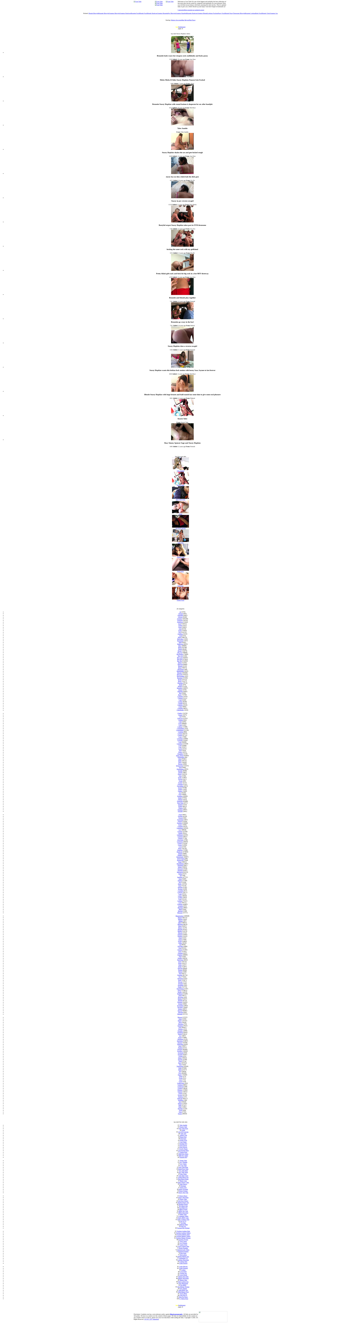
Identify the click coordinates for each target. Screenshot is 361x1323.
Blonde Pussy (229, 13)
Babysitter (180, 639)
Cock (179, 723)
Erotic (180, 777)
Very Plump (183, 1288)
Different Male (183, 1224)
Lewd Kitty (183, 1271)
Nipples (180, 936)
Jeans (180, 879)
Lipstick (180, 906)
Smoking (180, 1026)
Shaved (180, 1010)
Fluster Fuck (180, 600)
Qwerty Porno (183, 1149)
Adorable (180, 615)
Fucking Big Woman (183, 1228)
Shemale (179, 1014)
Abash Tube (183, 1160)
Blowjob (179, 674)
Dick (179, 759)
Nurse (180, 939)
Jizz (180, 882)
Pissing (180, 970)
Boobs (180, 679)
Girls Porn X (183, 1295)
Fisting (180, 806)
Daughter (180, 754)
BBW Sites (183, 1214)
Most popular (188, 10)
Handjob (179, 850)
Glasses (180, 838)
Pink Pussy (192, 20)
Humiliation (180, 863)
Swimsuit (180, 1053)
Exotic (180, 782)
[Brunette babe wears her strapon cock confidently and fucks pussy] (182, 52)
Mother (180, 931)
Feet (180, 794)
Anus (179, 627)
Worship (180, 1108)
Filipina (180, 799)
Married (180, 911)
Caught (180, 703)
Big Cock (180, 657)
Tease (180, 1061)
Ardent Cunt (180, 557)
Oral (180, 948)
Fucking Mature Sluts (183, 1234)
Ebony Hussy (183, 1196)
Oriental (180, 953)
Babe (179, 637)
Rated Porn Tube (183, 1169)
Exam (180, 781)
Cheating (180, 708)
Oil (180, 945)
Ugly (180, 1080)
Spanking (180, 1032)
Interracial (180, 872)
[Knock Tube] (182, 415)
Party (179, 961)
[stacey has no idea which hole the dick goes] (182, 173)
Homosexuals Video (183, 1250)
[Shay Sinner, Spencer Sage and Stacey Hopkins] (182, 439)
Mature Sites (183, 1280)
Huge (180, 862)
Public (180, 987)
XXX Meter (183, 1293)
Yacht (180, 1110)
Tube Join (180, 543)
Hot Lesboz (183, 1255)
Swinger (180, 1054)
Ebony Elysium (183, 1189)
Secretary (180, 1007)
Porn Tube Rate (183, 1167)
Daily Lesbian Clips (183, 1219)
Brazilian (180, 683)
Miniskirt (180, 924)
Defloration (181, 757)
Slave (180, 1022)
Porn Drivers (183, 1147)
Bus (180, 693)
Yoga (180, 1112)
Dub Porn (180, 586)
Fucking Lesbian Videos (183, 1233)
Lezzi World (183, 1275)
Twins (180, 1078)
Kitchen (180, 887)
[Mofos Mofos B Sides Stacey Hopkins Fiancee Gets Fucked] (182, 76)
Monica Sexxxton (176, 20)
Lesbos (183, 1270)
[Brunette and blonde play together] (182, 294)
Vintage (180, 1092)
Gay (180, 830)
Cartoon (180, 698)
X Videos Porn (183, 1299)
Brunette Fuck (135, 13)
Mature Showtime (183, 1278)
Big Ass (179, 652)
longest (183, 27)
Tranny (180, 1075)
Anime (180, 625)
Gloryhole (180, 840)
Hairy (180, 848)
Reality (180, 992)
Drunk (180, 772)
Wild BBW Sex (183, 1290)
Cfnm (180, 707)
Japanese (179, 877)
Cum (179, 742)
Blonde (179, 673)
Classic (180, 715)
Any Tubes (183, 1164)
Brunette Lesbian (250, 13)
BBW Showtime (183, 1213)
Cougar (180, 733)
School (180, 1004)
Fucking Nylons (183, 1239)
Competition (180, 728)
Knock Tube (180, 485)
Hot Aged (183, 1253)
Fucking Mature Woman (183, 1238)
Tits (180, 1071)
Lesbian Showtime (183, 1260)
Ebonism (183, 1186)
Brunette (179, 688)
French (180, 821)
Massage (179, 913)
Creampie (180, 738)
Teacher (180, 1059)
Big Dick (180, 659)
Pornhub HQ (183, 1144)
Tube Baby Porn (183, 1176)
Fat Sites (183, 1223)
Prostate (180, 983)
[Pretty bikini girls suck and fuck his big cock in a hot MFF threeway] (182, 270)
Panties (180, 958)
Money (180, 928)
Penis (179, 963)
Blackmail (181, 669)
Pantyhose (180, 960)
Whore (180, 1103)
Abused (180, 613)
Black (180, 668)
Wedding (180, 1100)
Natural (180, 934)
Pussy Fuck (221, 13)
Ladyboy (180, 892)
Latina (180, 896)
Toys (179, 1073)
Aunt (180, 635)
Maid (180, 909)
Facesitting (180, 786)
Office (180, 943)
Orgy (179, 951)
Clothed (180, 720)
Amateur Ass (274, 13)
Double (180, 771)
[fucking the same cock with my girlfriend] (182, 246)
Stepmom (180, 1039)
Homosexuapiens (183, 1251)
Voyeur (180, 1095)
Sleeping (180, 1024)
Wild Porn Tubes (183, 1154)
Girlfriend (180, 835)
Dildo (180, 760)
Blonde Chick (266, 13)
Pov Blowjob (172, 13)
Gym (180, 847)
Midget (181, 921)
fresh (179, 27)
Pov (180, 977)
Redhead (180, 994)
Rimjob (180, 1000)
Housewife (180, 860)
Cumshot (179, 744)
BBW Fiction (183, 1209)
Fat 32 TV (183, 1221)
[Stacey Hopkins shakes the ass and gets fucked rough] (182, 149)
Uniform (180, 1085)
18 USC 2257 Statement (151, 1319)
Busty (180, 695)
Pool (180, 973)
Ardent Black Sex (183, 1177)
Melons (180, 919)
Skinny (180, 1020)
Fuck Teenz (183, 1241)
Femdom (179, 796)
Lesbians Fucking (212, 13)
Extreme (180, 784)
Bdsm (180, 647)
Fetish (180, 798)
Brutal (180, 690)
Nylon (180, 941)
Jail (181, 875)
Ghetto (180, 833)
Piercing (180, 968)
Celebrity (180, 705)
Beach (180, 649)
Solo (180, 1027)
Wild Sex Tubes (183, 1155)
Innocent (180, 869)
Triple (180, 1076)
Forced (181, 818)
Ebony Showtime (183, 1197)
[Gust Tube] (137, 1)
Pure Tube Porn (180, 499)
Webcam (179, 1098)
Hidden (180, 855)
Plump (180, 972)
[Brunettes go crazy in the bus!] (182, 318)
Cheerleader (180, 710)
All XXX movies (180, 528)
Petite (180, 967)
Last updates (195, 10)
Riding (180, 999)
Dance (180, 752)
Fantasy (180, 791)
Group (180, 845)
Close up (180, 718)
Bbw (179, 646)
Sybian (181, 1056)
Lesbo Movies (183, 1266)
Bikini (180, 663)
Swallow (179, 1051)
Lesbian (179, 901)
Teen (179, 1063)
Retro (180, 995)
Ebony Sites (183, 1199)
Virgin (180, 1093)
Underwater (180, 1083)
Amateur (179, 619)
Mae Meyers (185, 20)
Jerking (180, 880)
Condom (180, 732)
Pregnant (180, 978)
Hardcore (179, 852)
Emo (180, 776)
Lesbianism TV (183, 1258)
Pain (180, 956)
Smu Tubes (183, 1174)
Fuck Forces (183, 1145)
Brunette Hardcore (192, 13)
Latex (180, 894)
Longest (201, 10)
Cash (180, 700)
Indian (180, 867)
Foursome (180, 819)
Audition (180, 634)
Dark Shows (183, 1184)
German (179, 831)
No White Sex (183, 1208)
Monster (180, 929)
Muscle (180, 933)
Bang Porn (180, 571)
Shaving (180, 1012)
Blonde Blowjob (93, 13)
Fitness (181, 808)
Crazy (180, 737)
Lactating (180, 891)
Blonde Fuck (143, 13)
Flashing (180, 810)
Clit (180, 716)
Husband (180, 865)
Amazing (180, 620)
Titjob (180, 1070)
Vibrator (179, 1090)
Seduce (180, 1009)
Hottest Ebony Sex (183, 1202)
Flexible (180, 811)
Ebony (180, 774)
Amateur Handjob (181, 13)
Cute (179, 747)
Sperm (180, 1034)
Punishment (180, 989)
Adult (180, 514)
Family (180, 789)
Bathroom (180, 644)
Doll (180, 767)
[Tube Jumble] (182, 125)
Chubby (179, 713)
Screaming (180, 1005)
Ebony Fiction (183, 1191)
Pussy (179, 990)
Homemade (179, 857)
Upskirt (180, 1088)
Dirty (179, 762)
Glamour (180, 836)
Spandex (180, 1031)
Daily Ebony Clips (183, 1182)
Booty (180, 681)
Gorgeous (180, 841)
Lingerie (179, 904)
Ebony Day (183, 1187)
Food (180, 814)
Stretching (180, 1044)
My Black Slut (183, 1206)
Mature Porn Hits (183, 1277)
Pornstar (179, 975)
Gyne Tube (183, 1165)
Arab (180, 629)
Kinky (180, 884)
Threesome (180, 1066)
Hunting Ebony (183, 1204)
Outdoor (179, 955)
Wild (179, 1107)
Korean (180, 889)
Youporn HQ (183, 1157)
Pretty (180, 980)
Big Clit (180, 656)
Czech (180, 749)
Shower (180, 1017)
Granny (180, 843)
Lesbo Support (183, 1268)
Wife (179, 1105)
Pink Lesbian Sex (183, 1282)
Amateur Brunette (162, 13)
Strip (179, 1046)
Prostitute (180, 985)
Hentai (180, 853)
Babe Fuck (258, 13)
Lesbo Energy (183, 1263)
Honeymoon (181, 858)
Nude (180, 938)
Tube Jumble (180, 471)
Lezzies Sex (183, 1273)
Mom (179, 926)
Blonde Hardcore (152, 13)
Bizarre (180, 666)
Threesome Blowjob (239, 13)
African (180, 617)
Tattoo (180, 1058)
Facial (180, 788)
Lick (180, 902)
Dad (180, 750)
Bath (180, 642)
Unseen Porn (183, 1152)
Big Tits (179, 661)
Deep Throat (180, 755)
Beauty (180, 651)
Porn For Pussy (183, 1297)
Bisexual (180, 664)
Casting (180, 701)
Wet (180, 1102)
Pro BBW (183, 1285)
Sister (180, 1019)
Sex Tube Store (183, 1172)
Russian (179, 1002)
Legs (179, 899)
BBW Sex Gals (183, 1211)
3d (180, 612)
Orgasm (179, 950)
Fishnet (180, 804)
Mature (180, 917)
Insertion (180, 870)
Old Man (180, 946)
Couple (180, 735)
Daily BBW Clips (183, 1218)
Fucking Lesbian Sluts (183, 1231)
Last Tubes (183, 1142)
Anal (179, 624)
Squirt (180, 1037)
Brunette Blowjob (103, 13)
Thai (180, 1064)
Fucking (179, 823)
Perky (180, 965)
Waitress (180, 1097)
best (177, 27)
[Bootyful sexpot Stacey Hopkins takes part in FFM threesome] (182, 222)
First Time (180, 803)
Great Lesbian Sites (183, 1246)
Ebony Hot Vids (183, 1192)
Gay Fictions (183, 1243)
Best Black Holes (183, 1179)
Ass (179, 632)
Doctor (180, 764)
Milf (179, 923)
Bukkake (180, 691)
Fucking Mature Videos (183, 1236)
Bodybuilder (180, 676)
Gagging (180, 826)
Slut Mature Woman (183, 1287)
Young (180, 1114)
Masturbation (179, 916)
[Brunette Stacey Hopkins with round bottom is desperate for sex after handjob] (182, 101)
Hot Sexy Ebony (183, 1201)
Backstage (180, 641)
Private (180, 982)
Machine (180, 907)
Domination (180, 769)
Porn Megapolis (183, 1283)
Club (180, 722)
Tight (179, 1068)
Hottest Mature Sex (183, 1256)
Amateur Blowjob (114, 13)
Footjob (180, 816)
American (180, 622)
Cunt (179, 745)
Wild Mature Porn (183, 1292)
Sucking (179, 1049)
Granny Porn (183, 1245)
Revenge (180, 997)
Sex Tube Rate (183, 1170)
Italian (180, 874)
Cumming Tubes (183, 1216)
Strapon (180, 1042)
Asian (180, 630)
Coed (180, 725)
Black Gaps (183, 1181)
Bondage (180, 678)
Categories (181, 10)
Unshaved (181, 1086)
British (180, 686)
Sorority (180, 1029)
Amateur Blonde (202, 13)
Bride (180, 685)
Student (180, 1048)
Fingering (180, 801)
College (180, 727)
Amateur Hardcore (125, 13)
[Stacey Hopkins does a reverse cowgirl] (182, 343)
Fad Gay (183, 1226)
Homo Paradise (183, 1248)
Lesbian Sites (183, 1261)
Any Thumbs (183, 1162)
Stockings (180, 1041)
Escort (180, 779)
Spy (180, 1036)
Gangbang (180, 828)
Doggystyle (179, 766)
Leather (180, 897)
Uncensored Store (183, 1150)
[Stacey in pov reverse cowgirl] (182, 198)
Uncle (180, 1081)
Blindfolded (180, 671)
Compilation (180, 730)
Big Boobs (180, 654)
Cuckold (179, 740)
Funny (180, 825)
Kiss (180, 885)
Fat (180, 793)
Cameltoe (180, 696)
